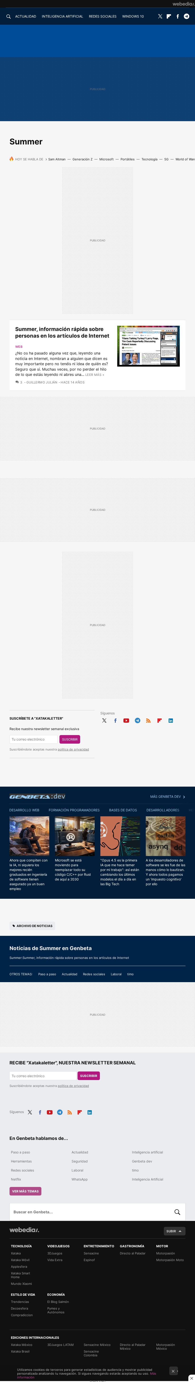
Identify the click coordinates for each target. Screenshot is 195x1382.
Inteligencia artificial (147, 1152)
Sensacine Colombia (91, 1353)
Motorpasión (165, 1253)
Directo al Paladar (133, 1253)
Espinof (89, 1260)
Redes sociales (94, 974)
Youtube (126, 720)
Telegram (186, 16)
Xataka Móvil (20, 1260)
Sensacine (91, 1253)
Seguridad (80, 1161)
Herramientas (21, 1161)
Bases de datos (123, 810)
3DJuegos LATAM (60, 1345)
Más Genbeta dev (165, 796)
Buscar (177, 1212)
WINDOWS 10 (133, 16)
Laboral (116, 974)
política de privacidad (73, 749)
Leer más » (94, 375)
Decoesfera (19, 1308)
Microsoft (106, 159)
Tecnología (149, 159)
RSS (148, 720)
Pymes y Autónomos (55, 1310)
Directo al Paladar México (133, 1346)
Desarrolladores (162, 810)
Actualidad (69, 974)
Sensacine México (97, 1345)
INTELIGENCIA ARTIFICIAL (62, 16)
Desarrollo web (24, 810)
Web (19, 347)
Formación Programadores (74, 810)
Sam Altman (57, 159)
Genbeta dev (37, 796)
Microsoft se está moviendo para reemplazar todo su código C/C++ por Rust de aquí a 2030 (73, 869)
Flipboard (169, 16)
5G (166, 159)
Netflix (16, 1179)
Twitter (160, 16)
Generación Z (83, 159)
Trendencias (20, 1302)
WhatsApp (80, 1179)
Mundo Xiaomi (21, 1284)
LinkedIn (171, 720)
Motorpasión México (165, 1346)
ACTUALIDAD (25, 16)
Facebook (177, 16)
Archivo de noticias (35, 926)
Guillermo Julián (42, 382)
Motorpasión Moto (170, 1260)
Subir (171, 1231)
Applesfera (19, 1266)
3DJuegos (54, 1253)
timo (130, 974)
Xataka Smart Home (20, 1275)
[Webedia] (184, 4)
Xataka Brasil (20, 1351)
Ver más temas (25, 1191)
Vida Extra (54, 1260)
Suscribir (70, 739)
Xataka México (21, 1345)
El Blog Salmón (58, 1302)
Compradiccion (22, 1315)
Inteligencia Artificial (147, 1179)
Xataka (16, 1253)
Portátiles (128, 159)
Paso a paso (47, 974)
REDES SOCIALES (103, 16)
